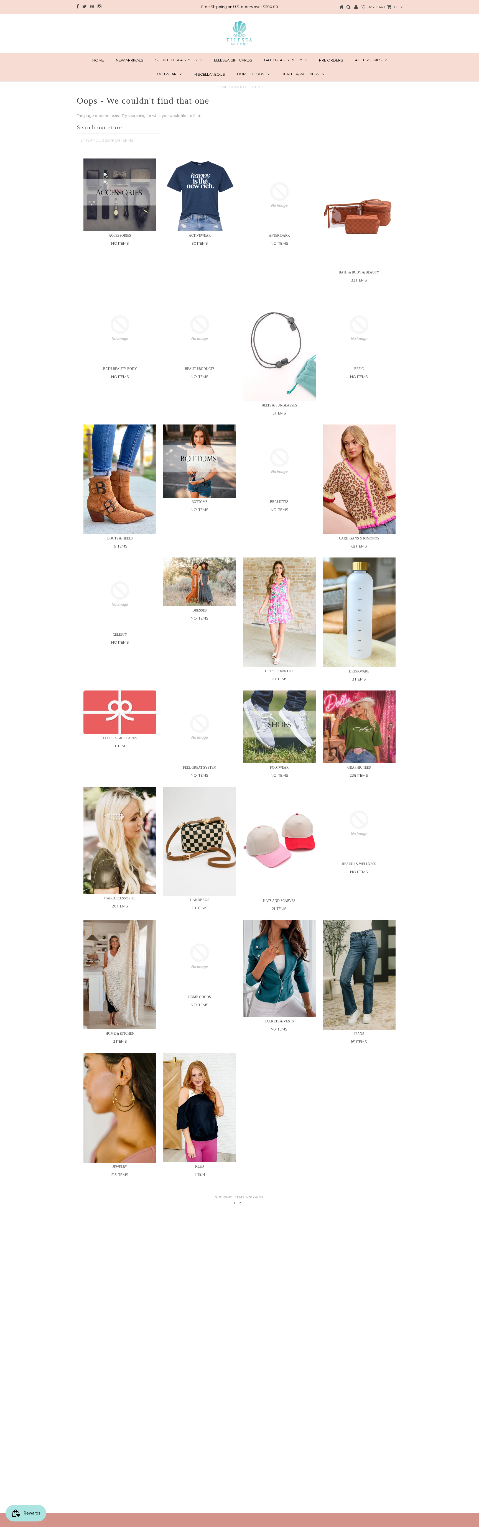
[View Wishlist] (363, 7)
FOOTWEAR (166, 74)
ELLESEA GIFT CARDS (233, 60)
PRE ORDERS (331, 60)
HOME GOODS (250, 74)
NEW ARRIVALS (129, 60)
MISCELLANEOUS (209, 74)
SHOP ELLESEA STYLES (176, 60)
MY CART (383, 7)
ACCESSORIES (368, 60)
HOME (98, 60)
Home (222, 87)
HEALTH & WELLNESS (300, 74)
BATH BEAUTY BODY (283, 60)
